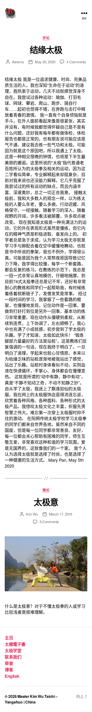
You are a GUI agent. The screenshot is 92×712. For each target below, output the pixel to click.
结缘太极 (46, 49)
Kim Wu (32, 514)
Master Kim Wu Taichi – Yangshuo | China (31, 699)
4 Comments (76, 61)
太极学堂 (13, 651)
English (12, 676)
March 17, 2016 (60, 514)
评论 (45, 38)
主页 (9, 638)
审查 (9, 663)
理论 (45, 490)
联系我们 (13, 657)
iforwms (18, 61)
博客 (9, 670)
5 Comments (49, 521)
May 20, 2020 (45, 61)
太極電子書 (15, 644)
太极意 (46, 502)
